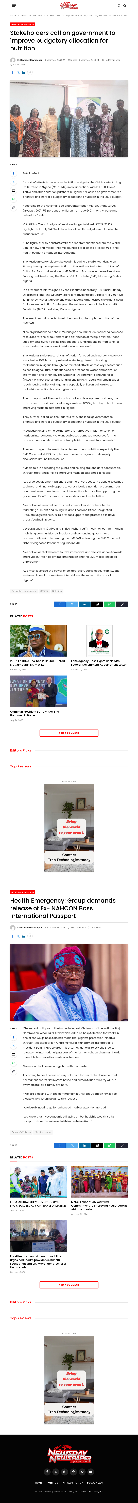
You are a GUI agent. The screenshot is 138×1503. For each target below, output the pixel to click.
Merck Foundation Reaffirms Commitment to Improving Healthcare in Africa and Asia (99, 1205)
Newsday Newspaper (31, 60)
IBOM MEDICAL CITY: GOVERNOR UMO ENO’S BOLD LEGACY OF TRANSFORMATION (38, 1204)
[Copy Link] (13, 207)
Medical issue (43, 1132)
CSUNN (44, 591)
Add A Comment (69, 733)
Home (38, 1482)
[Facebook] (13, 173)
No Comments (112, 60)
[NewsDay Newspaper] (69, 5)
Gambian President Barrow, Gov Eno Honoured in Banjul (34, 713)
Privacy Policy (72, 1482)
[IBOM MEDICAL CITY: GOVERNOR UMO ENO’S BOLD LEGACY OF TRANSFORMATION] (38, 1182)
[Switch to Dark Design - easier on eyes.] (119, 5)
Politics (52, 1482)
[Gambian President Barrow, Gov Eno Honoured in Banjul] (38, 691)
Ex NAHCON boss (21, 1132)
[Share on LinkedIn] (23, 72)
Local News (95, 1482)
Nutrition (57, 591)
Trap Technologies (92, 1491)
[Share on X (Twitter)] (18, 72)
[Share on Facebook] (12, 72)
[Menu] (14, 5)
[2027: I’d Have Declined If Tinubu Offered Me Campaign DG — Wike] (38, 641)
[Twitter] (13, 181)
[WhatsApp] (13, 199)
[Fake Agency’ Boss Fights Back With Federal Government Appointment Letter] (99, 641)
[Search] (124, 5)
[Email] (13, 190)
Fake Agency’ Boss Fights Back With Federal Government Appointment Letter (99, 663)
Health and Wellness (22, 24)
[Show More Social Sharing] (30, 72)
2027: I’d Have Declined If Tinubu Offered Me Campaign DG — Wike (37, 663)
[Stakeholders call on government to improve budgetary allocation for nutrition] (69, 118)
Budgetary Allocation (24, 591)
